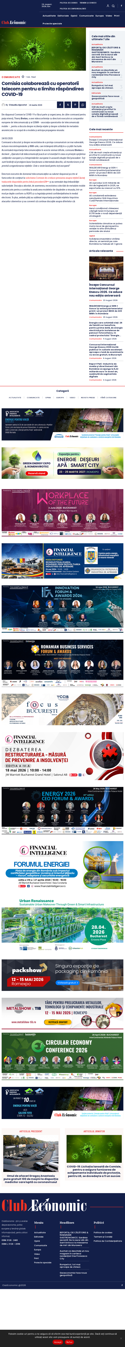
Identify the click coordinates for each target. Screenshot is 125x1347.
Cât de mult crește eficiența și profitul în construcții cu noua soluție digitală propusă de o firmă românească (105, 112)
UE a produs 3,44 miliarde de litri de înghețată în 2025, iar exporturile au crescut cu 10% (104, 185)
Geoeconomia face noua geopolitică (105, 97)
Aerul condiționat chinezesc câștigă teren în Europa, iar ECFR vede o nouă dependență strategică (105, 212)
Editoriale (96, 93)
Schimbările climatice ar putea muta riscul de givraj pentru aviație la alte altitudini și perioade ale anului (105, 227)
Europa (93, 180)
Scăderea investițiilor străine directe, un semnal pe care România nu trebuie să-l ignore (105, 241)
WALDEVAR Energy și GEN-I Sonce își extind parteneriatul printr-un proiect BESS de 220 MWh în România (104, 171)
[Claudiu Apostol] (4, 105)
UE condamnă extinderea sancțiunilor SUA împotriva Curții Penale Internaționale (103, 198)
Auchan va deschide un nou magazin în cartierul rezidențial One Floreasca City (106, 73)
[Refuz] (121, 1338)
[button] (113, 5)
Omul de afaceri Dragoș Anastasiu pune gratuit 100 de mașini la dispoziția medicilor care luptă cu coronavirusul (31, 1179)
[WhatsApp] (82, 105)
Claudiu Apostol (18, 105)
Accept (58, 1342)
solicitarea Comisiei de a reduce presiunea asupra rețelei (52, 177)
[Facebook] (121, 6)
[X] (67, 105)
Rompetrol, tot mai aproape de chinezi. (103, 86)
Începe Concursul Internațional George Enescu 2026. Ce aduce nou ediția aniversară (106, 142)
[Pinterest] (75, 105)
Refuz (69, 1342)
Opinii (92, 236)
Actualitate (97, 44)
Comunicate (11, 77)
